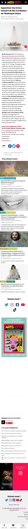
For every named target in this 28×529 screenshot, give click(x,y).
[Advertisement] (14, 376)
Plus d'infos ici (6, 140)
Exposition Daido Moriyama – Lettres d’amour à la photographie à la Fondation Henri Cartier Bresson (14, 217)
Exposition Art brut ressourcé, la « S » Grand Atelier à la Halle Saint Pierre (12, 285)
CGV (27, 519)
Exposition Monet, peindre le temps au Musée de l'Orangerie (13, 182)
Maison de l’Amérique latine (10, 56)
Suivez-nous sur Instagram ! (20, 467)
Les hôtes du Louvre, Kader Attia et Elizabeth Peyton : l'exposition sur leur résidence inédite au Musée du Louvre (13, 253)
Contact (26, 512)
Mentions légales (23, 516)
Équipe (26, 514)
